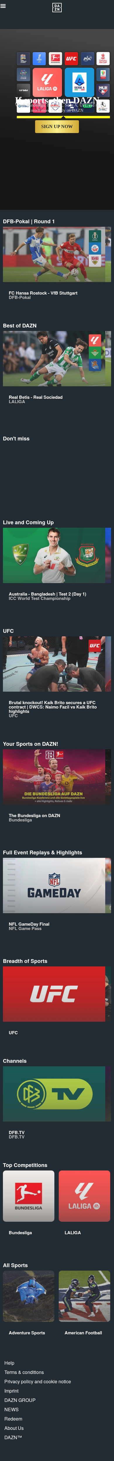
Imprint (11, 1390)
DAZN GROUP (20, 1400)
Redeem (13, 1418)
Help (9, 1362)
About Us (14, 1428)
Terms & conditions (24, 1372)
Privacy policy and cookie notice (37, 1381)
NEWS (11, 1409)
